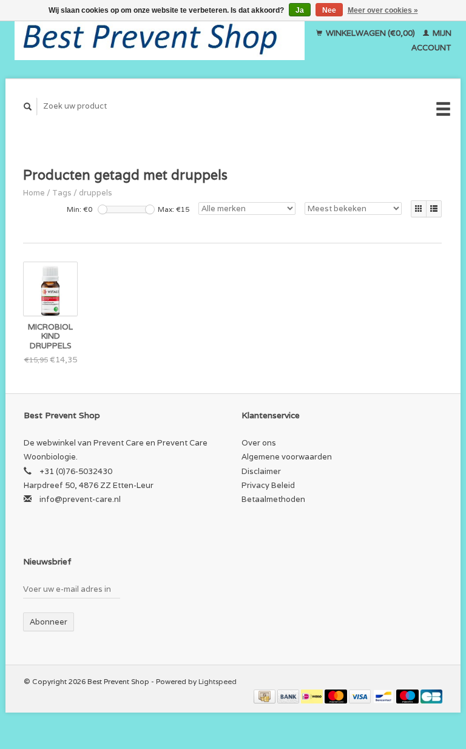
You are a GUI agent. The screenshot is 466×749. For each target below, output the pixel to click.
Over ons (258, 443)
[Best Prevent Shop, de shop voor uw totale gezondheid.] (160, 40)
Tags (62, 193)
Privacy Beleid (268, 485)
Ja (299, 10)
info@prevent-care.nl (80, 499)
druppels (95, 193)
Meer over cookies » (383, 10)
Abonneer (48, 622)
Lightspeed (217, 681)
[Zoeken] (28, 106)
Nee (329, 10)
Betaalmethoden (273, 499)
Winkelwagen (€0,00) (370, 33)
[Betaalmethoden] (265, 696)
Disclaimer (261, 471)
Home (34, 193)
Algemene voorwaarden (286, 457)
